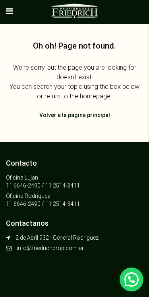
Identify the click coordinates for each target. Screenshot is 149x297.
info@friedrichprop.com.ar (50, 248)
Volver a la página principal (74, 115)
